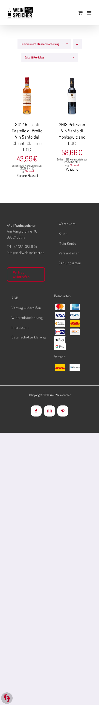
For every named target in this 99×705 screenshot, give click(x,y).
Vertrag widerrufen (21, 274)
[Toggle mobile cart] (80, 12)
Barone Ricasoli (27, 175)
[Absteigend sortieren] (77, 44)
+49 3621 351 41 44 (24, 246)
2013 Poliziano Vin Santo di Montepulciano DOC (71, 133)
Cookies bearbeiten (7, 698)
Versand (29, 171)
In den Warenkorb (27, 94)
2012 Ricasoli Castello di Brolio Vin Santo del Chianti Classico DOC (27, 136)
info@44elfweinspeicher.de (25, 252)
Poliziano (72, 169)
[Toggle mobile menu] (89, 12)
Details (30, 99)
